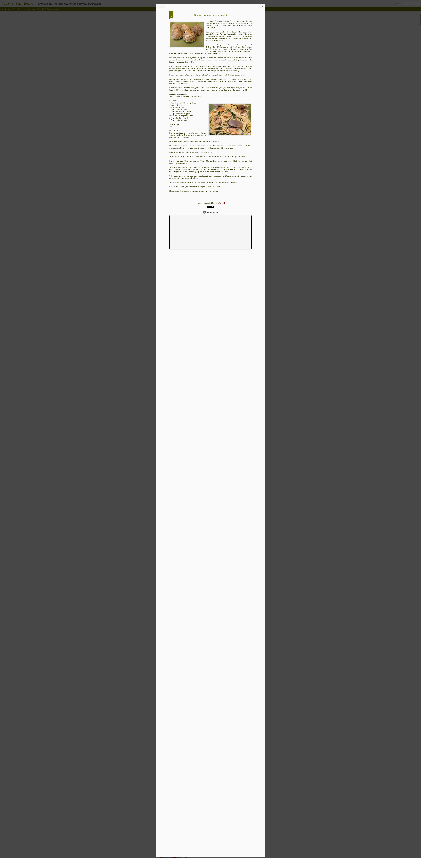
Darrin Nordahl (219, 203)
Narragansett (241, 25)
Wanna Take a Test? (39, 9)
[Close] (262, 6)
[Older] (163, 6)
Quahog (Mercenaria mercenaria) (210, 14)
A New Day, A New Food (21, 9)
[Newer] (159, 6)
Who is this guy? (53, 9)
